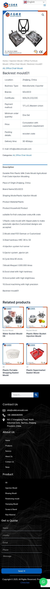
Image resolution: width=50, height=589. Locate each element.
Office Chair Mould (17, 64)
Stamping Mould (11, 504)
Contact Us (9, 462)
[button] (43, 14)
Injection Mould (15, 61)
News (7, 467)
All (4, 68)
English (31, 2)
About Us (9, 456)
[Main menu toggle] (44, 5)
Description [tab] (8, 167)
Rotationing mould (12, 499)
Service (8, 451)
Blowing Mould (11, 493)
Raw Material (10, 515)
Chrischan (25, 583)
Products (8, 446)
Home (5, 61)
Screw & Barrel (11, 509)
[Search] (36, 394)
